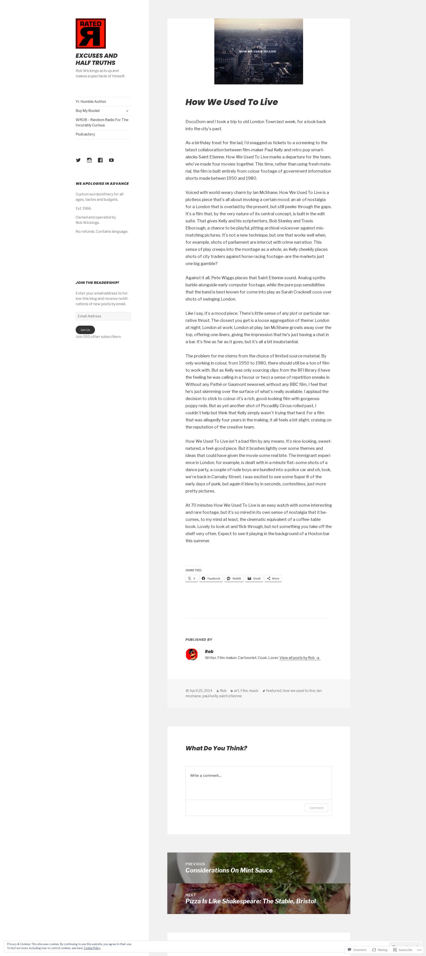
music (254, 691)
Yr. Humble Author (91, 102)
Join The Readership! (97, 282)
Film (244, 691)
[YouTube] (114, 162)
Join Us (85, 330)
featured (273, 691)
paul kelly (210, 696)
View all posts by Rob (297, 658)
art (236, 691)
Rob (223, 691)
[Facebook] (103, 162)
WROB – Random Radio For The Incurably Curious (102, 122)
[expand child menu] (127, 110)
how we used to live (298, 691)
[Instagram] (92, 162)
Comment (316, 808)
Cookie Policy (92, 948)
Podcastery (85, 134)
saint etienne (230, 696)
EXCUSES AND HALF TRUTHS (97, 59)
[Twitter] (81, 162)
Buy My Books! (88, 111)
